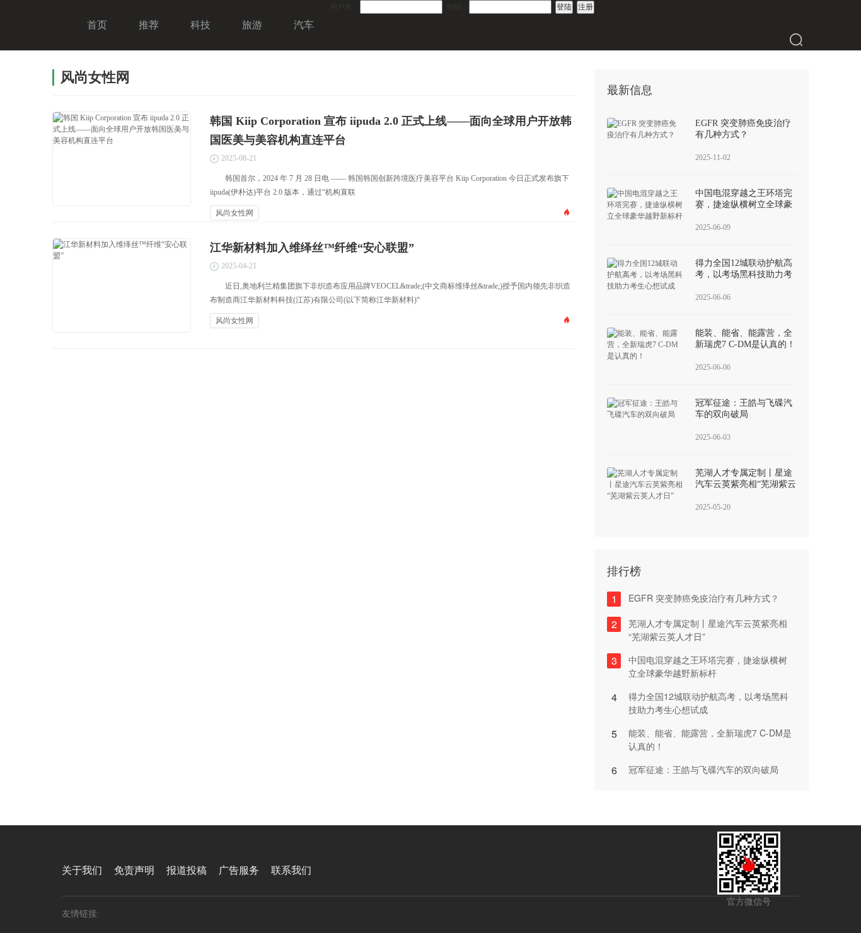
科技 (200, 25)
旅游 (252, 25)
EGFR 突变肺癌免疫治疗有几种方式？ (703, 598)
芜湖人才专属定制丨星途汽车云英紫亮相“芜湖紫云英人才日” (745, 484)
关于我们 (82, 870)
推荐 (149, 25)
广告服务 (239, 870)
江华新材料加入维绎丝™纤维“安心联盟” (312, 247)
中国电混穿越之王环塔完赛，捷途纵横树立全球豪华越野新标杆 (743, 204)
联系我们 (291, 870)
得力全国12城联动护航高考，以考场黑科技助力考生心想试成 (743, 274)
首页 (97, 25)
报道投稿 (186, 870)
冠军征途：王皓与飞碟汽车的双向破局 (703, 769)
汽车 (304, 25)
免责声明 (134, 870)
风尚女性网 (234, 213)
